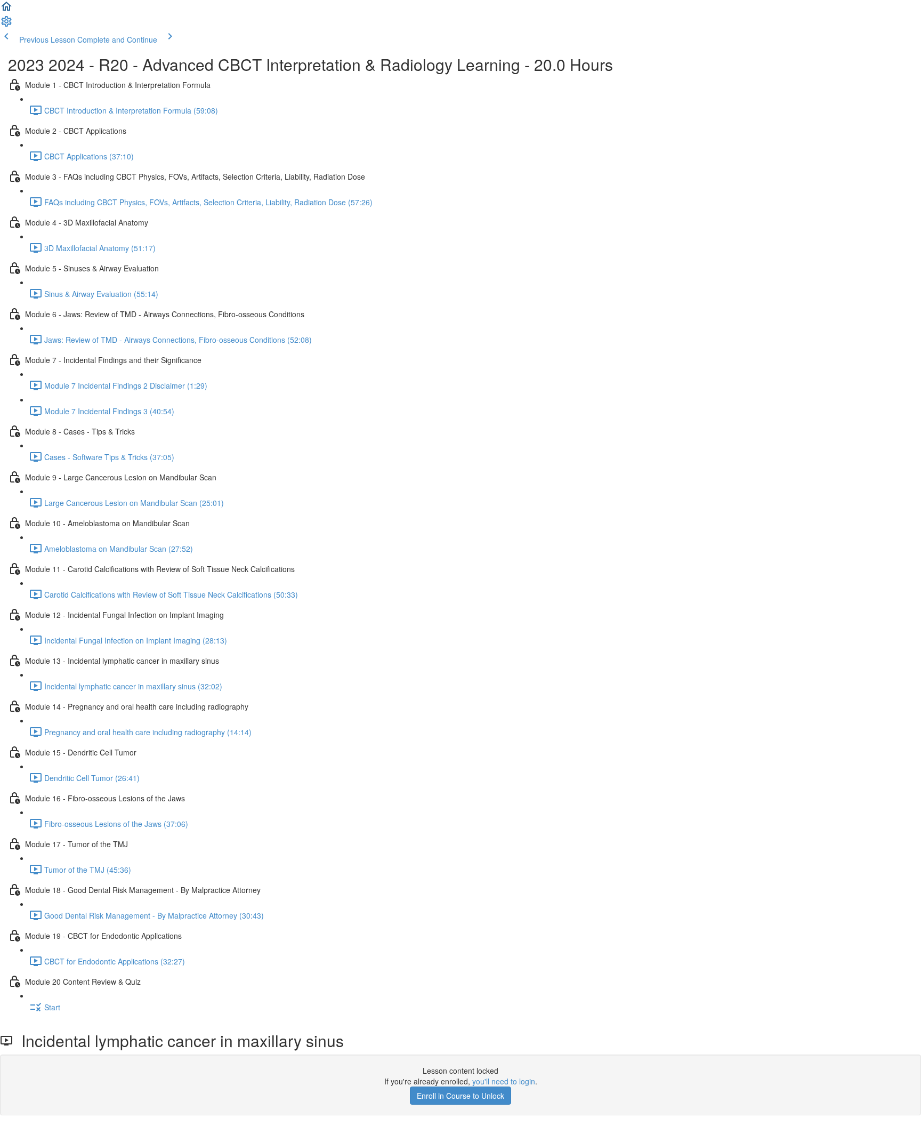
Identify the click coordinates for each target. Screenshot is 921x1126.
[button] (6, 9)
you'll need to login (503, 1081)
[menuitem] (6, 24)
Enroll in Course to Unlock (460, 1095)
